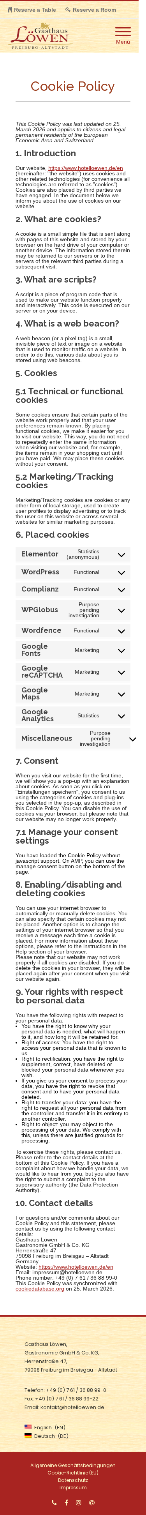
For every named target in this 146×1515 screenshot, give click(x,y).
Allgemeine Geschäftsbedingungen (73, 1465)
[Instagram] (78, 1503)
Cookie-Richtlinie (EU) (73, 1472)
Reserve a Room (94, 10)
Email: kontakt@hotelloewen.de (64, 1407)
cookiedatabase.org (40, 1288)
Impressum (73, 1487)
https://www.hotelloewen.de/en (85, 168)
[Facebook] (66, 1503)
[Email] (92, 1503)
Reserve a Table (35, 10)
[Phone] (54, 1503)
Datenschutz (73, 1480)
